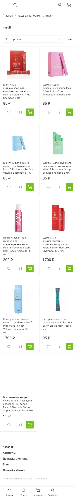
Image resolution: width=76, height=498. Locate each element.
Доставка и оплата (15, 458)
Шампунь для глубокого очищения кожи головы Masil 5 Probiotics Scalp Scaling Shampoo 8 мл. (57, 167)
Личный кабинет (14, 470)
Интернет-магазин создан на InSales (25, 478)
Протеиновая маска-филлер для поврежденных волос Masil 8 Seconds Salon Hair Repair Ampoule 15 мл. (17, 246)
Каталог (8, 447)
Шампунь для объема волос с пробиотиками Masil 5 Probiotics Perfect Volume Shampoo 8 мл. (18, 167)
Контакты (9, 452)
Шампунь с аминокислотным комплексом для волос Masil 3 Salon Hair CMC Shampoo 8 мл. (17, 91)
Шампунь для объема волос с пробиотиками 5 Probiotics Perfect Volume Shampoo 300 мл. (17, 325)
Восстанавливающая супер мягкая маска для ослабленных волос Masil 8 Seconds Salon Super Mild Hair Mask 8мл (18, 404)
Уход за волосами (30, 15)
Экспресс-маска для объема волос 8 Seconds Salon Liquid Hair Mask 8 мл (57, 324)
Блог (6, 464)
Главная (8, 15)
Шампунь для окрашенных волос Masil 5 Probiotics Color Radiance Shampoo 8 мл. (57, 89)
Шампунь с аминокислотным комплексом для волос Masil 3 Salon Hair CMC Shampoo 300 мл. (56, 244)
